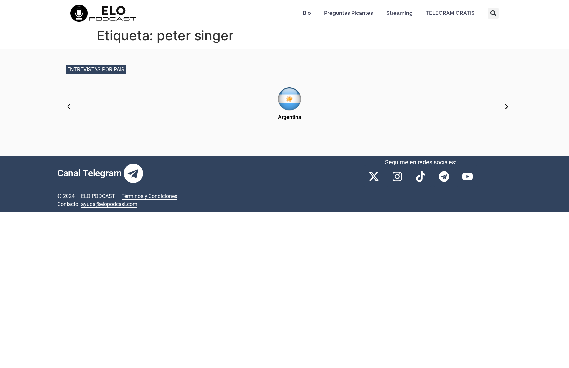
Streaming (399, 13)
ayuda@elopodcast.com (109, 204)
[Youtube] (467, 176)
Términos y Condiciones (149, 196)
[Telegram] (133, 173)
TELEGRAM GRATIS (450, 13)
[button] (493, 13)
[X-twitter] (374, 176)
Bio (307, 13)
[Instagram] (397, 176)
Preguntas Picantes (348, 13)
